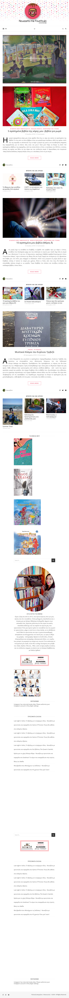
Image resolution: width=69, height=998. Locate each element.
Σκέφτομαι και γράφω (51, 129)
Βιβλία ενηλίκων (36, 240)
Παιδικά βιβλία (36, 129)
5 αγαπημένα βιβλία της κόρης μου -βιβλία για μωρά (34, 131)
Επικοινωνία (46, 994)
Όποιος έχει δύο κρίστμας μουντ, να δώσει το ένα (55, 302)
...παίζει (30, 349)
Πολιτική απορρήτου (37, 994)
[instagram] (5, 995)
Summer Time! (8, 426)
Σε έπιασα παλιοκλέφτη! (33, 302)
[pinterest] (8, 995)
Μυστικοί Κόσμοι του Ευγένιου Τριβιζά (34, 351)
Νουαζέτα (9, 165)
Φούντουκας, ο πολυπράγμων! (51, 416)
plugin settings (34, 706)
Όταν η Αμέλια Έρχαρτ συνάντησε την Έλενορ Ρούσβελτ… (35, 58)
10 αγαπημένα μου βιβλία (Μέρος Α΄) (34, 242)
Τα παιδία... (38, 349)
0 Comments (40, 134)
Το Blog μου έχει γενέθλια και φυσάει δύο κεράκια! (11, 188)
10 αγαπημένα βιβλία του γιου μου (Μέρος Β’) (11, 302)
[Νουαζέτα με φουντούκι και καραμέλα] (34, 13)
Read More (34, 158)
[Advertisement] (34, 802)
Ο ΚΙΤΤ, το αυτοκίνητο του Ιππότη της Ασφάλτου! (33, 188)
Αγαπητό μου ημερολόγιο (20, 129)
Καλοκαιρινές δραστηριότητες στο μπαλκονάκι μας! (32, 417)
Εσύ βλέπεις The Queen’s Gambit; (42, 749)
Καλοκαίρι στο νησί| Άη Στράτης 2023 (54, 189)
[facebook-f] (3, 995)
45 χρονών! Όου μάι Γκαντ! (40, 770)
